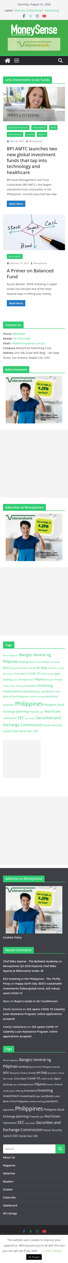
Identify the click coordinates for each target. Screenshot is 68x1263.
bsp (44, 667)
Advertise (9, 1173)
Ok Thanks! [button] (34, 1257)
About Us (9, 1157)
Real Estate (52, 711)
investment (11, 691)
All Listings (10, 1213)
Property (34, 711)
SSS (15, 731)
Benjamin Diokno (19, 667)
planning (22, 711)
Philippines (29, 703)
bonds (32, 668)
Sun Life (32, 731)
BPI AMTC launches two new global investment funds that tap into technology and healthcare (32, 160)
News (53, 127)
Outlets (8, 1189)
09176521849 (21, 338)
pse (42, 711)
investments (28, 691)
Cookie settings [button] (52, 1251)
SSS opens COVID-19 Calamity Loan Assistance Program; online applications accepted (34, 1013)
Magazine (9, 1165)
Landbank (47, 691)
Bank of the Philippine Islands (44, 662)
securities (30, 718)
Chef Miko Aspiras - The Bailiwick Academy (30, 961)
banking (23, 662)
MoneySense (35, 141)
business (52, 668)
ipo (38, 691)
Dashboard (10, 1205)
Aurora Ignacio (11, 655)
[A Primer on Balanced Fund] (34, 232)
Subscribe (9, 1197)
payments (8, 704)
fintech (59, 679)
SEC (20, 717)
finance (50, 679)
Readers (8, 1181)
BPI (39, 668)
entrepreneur (26, 679)
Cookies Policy (12, 937)
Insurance (30, 685)
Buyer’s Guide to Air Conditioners (36, 1001)
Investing (45, 685)
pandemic (52, 696)
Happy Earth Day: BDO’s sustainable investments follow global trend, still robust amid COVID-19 (32, 988)
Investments (39, 127)
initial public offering (13, 685)
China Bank (20, 673)
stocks (22, 731)
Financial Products (18, 127)
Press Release (15, 134)
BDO (6, 668)
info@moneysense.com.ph (28, 343)
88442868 (19, 334)
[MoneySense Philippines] (7, 60)
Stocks (30, 134)
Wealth (42, 134)
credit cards (46, 673)
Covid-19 (33, 673)
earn (15, 679)
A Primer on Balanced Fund (30, 273)
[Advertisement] (34, 464)
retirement (10, 718)
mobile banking (37, 696)
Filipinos (40, 679)
